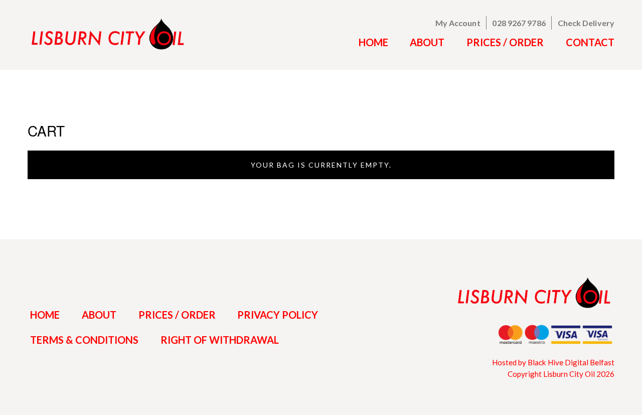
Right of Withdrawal (219, 340)
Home (373, 42)
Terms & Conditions (84, 340)
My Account (457, 23)
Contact (590, 42)
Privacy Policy (277, 315)
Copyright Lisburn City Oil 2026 (561, 373)
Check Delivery (586, 23)
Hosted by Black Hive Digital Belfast (553, 362)
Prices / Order (505, 42)
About (427, 42)
